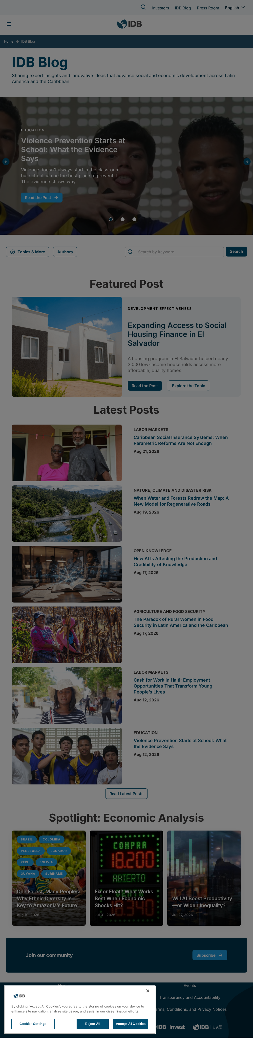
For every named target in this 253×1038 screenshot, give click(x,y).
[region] (80, 1009)
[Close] (147, 990)
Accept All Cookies (131, 1024)
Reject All (92, 1024)
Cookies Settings (33, 1024)
